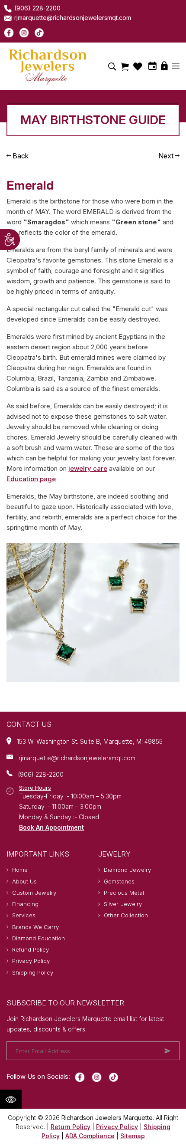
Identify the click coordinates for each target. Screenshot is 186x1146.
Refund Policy (30, 949)
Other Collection (126, 915)
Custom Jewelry (34, 892)
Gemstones (119, 881)
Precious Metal (124, 892)
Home (20, 869)
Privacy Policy (31, 960)
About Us (24, 881)
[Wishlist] (137, 66)
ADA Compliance (90, 1135)
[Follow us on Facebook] (8, 32)
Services (23, 915)
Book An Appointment (51, 827)
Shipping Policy (32, 972)
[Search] (112, 66)
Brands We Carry (35, 926)
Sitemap (132, 1135)
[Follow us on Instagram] (24, 32)
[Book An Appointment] (152, 65)
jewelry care (87, 468)
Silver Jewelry (123, 903)
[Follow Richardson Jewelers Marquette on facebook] (79, 1076)
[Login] (164, 65)
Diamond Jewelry (127, 869)
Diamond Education (38, 938)
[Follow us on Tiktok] (39, 32)
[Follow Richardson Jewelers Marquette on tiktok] (113, 1076)
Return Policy (70, 1126)
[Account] (176, 67)
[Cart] (125, 66)
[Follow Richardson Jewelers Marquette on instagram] (96, 1076)
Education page (31, 479)
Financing (25, 903)
